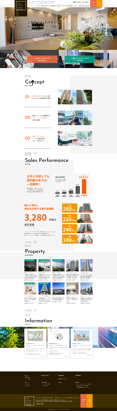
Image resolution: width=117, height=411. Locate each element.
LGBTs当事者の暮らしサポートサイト (82, 387)
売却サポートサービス (61, 5)
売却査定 (93, 2)
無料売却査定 (42, 59)
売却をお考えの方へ (45, 5)
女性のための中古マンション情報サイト (82, 385)
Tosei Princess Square (20, 5)
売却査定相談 (53, 5)
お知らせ (87, 5)
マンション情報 (44, 385)
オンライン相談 (27, 378)
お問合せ (99, 2)
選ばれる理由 (27, 377)
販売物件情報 (70, 5)
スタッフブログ (27, 385)
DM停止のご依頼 (40, 403)
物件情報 (80, 59)
